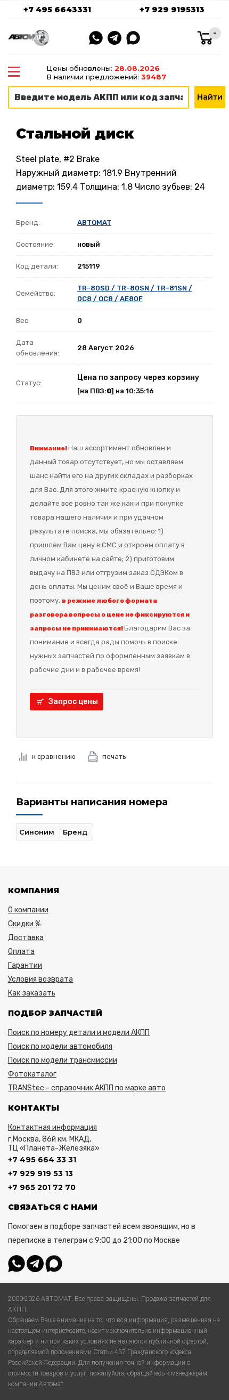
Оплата (21, 951)
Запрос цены (73, 701)
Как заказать (31, 993)
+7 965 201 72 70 (42, 1187)
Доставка (26, 937)
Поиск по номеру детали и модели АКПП (79, 1032)
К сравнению (54, 756)
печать (114, 756)
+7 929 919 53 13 (40, 1173)
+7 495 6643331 (57, 9)
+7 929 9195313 (172, 9)
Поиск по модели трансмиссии (62, 1060)
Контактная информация (52, 1127)
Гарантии (25, 965)
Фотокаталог (32, 1074)
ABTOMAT (94, 222)
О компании (28, 910)
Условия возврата (40, 979)
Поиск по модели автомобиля (60, 1046)
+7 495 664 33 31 (42, 1159)
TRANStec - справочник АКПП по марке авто (87, 1088)
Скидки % (24, 923)
